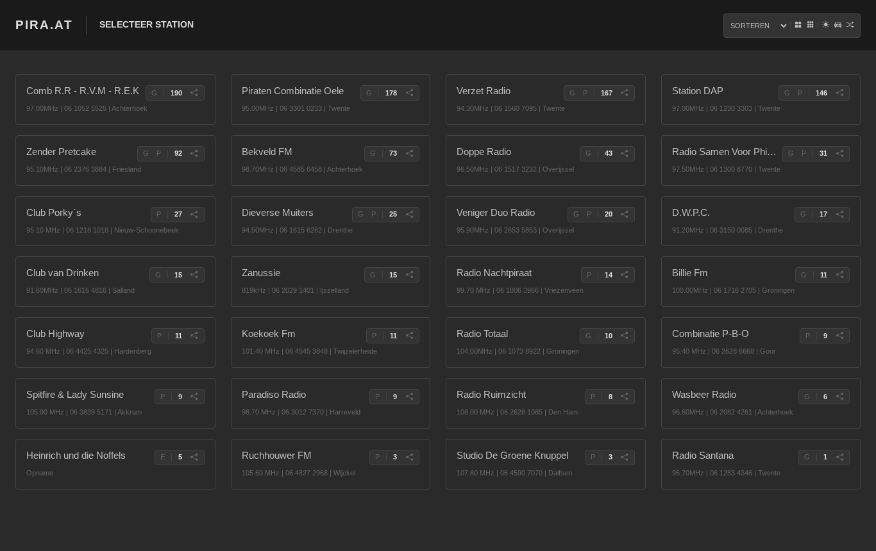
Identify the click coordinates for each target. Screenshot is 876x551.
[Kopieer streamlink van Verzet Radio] (625, 93)
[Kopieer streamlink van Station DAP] (839, 93)
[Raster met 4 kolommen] (798, 25)
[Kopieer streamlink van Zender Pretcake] (194, 154)
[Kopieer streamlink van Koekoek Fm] (409, 336)
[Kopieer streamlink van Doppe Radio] (625, 154)
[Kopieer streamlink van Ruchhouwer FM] (409, 457)
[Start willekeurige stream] (850, 25)
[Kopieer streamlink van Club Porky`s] (194, 215)
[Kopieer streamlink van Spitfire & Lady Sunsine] (194, 397)
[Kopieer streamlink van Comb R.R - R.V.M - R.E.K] (194, 93)
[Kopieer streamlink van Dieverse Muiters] (409, 215)
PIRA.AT (44, 24)
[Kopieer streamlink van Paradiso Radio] (409, 397)
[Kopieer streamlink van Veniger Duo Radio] (625, 215)
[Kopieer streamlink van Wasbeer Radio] (839, 397)
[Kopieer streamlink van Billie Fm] (839, 275)
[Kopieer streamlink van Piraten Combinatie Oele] (409, 93)
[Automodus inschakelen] (838, 25)
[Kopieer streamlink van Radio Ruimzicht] (625, 397)
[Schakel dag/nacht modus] (826, 25)
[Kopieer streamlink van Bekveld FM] (409, 154)
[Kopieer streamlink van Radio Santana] (839, 457)
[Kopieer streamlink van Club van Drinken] (194, 275)
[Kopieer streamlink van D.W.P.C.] (839, 215)
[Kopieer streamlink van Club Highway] (194, 336)
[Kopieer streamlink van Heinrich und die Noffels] (194, 457)
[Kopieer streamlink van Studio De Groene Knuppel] (625, 457)
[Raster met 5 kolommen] (810, 25)
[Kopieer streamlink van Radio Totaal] (625, 336)
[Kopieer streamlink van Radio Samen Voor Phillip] (839, 154)
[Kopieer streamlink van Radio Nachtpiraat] (625, 275)
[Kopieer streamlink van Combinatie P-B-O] (839, 336)
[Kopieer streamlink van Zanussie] (409, 275)
